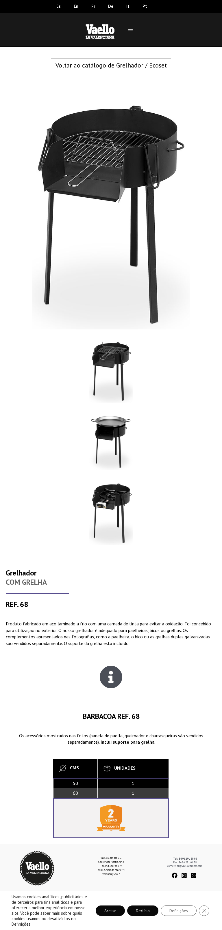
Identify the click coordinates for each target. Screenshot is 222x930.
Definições (21, 924)
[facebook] (176, 875)
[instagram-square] (185, 875)
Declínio (143, 910)
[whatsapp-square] (194, 875)
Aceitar (110, 910)
